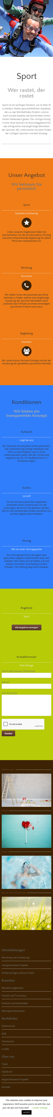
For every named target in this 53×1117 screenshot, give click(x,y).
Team (5, 1064)
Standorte (7, 1071)
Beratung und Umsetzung (15, 957)
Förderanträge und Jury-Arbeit (18, 972)
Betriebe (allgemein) (12, 987)
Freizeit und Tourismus (14, 995)
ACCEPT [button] (26, 1112)
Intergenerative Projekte (15, 965)
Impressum (8, 1041)
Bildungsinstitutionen (13, 1010)
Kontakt (6, 1087)
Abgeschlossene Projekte (15, 1079)
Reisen (4, 852)
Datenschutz (8, 1026)
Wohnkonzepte (8, 769)
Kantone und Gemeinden (15, 1003)
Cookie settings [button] (40, 1107)
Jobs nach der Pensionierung (14, 893)
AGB (4, 1033)
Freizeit (5, 811)
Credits (5, 1049)
